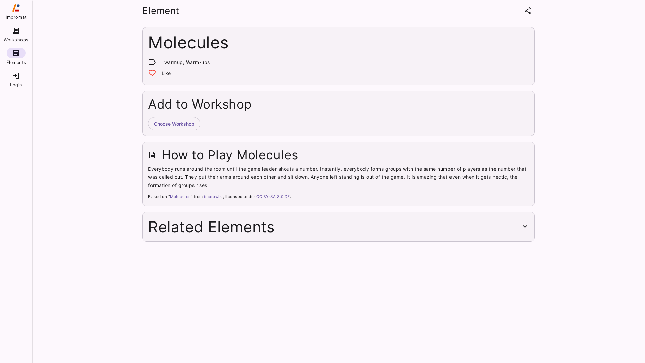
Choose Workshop (174, 124)
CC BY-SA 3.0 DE (273, 196)
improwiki (213, 196)
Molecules (180, 196)
